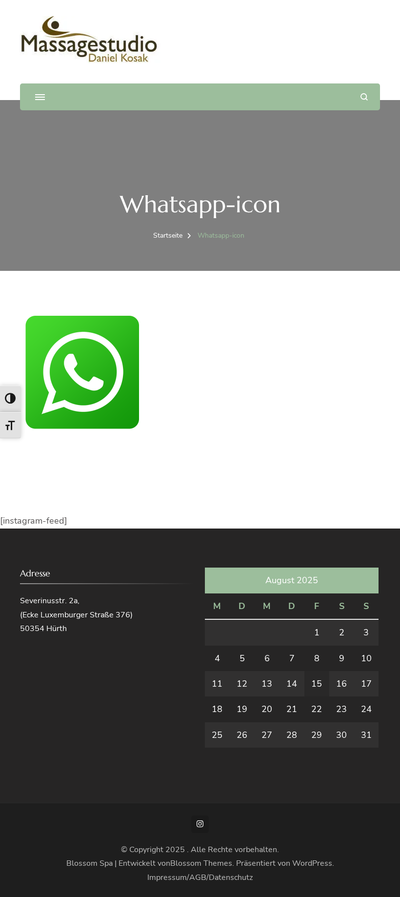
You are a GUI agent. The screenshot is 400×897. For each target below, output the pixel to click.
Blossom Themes (201, 863)
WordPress (312, 863)
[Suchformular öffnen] (364, 97)
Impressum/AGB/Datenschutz (200, 877)
